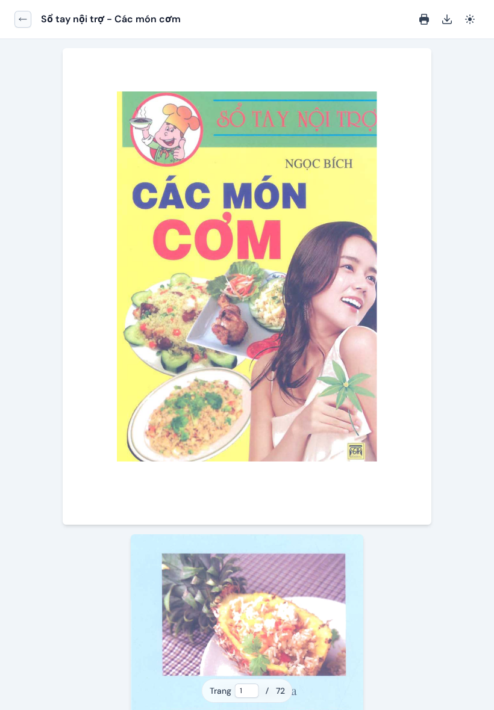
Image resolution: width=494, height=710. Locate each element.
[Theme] (470, 19)
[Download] (447, 19)
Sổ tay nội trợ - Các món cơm (111, 19)
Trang (220, 690)
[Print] (424, 19)
